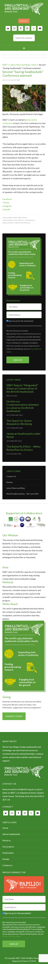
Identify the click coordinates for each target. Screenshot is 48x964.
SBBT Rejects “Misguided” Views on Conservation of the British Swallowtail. (22, 388)
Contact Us (11, 476)
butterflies (19, 220)
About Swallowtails (11, 834)
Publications (8, 853)
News (34, 64)
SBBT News (22, 218)
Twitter (5, 202)
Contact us (7, 865)
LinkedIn (6, 209)
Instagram (7, 206)
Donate (24, 21)
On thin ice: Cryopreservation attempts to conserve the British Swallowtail (22, 406)
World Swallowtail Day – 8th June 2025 (22, 494)
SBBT (24, 9)
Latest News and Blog (20, 64)
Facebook (7, 199)
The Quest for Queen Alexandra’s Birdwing (19, 422)
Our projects (8, 846)
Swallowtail (7, 223)
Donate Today (14, 716)
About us (6, 840)
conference (29, 220)
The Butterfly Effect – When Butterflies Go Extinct (23, 448)
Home (5, 828)
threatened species (22, 223)
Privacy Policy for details (11, 936)
